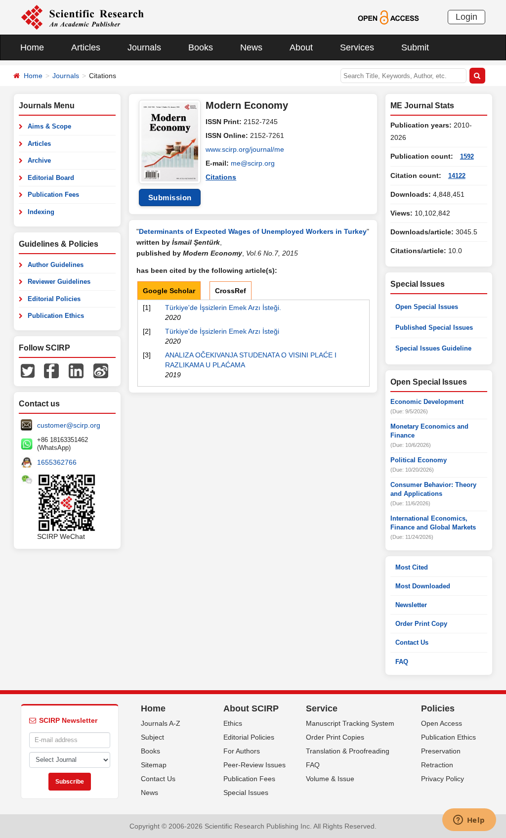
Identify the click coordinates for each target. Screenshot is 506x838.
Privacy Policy (442, 779)
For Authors (241, 751)
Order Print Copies (335, 737)
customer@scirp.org (68, 425)
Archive (39, 160)
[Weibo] (100, 370)
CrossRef (230, 291)
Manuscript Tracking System (350, 723)
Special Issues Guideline (433, 348)
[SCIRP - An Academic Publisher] (82, 17)
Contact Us (411, 642)
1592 (467, 156)
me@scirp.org (253, 163)
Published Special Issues (434, 327)
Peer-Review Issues (254, 765)
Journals (144, 47)
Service (321, 708)
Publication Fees (53, 194)
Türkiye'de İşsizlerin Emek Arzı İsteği (222, 331)
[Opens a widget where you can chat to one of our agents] (469, 820)
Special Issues (245, 792)
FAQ (401, 661)
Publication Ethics (56, 315)
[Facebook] (51, 370)
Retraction (437, 765)
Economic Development (427, 401)
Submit (415, 47)
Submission (170, 197)
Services (357, 47)
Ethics (232, 723)
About (301, 47)
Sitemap (154, 765)
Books (200, 47)
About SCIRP (251, 708)
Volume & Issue (330, 779)
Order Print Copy (421, 623)
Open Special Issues (426, 306)
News (251, 47)
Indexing (41, 212)
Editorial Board (51, 177)
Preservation (441, 751)
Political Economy (418, 460)
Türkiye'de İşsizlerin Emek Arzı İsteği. (223, 307)
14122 (456, 175)
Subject (152, 737)
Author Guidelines (56, 264)
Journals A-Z (160, 723)
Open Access (441, 723)
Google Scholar (169, 291)
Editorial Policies (54, 299)
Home (32, 47)
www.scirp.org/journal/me (245, 149)
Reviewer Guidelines (59, 281)
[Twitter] (28, 370)
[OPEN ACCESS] (388, 17)
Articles (85, 47)
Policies (438, 708)
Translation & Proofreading (347, 751)
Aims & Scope (49, 126)
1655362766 (57, 462)
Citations (221, 177)
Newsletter (411, 605)
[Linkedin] (76, 370)
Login (466, 17)
